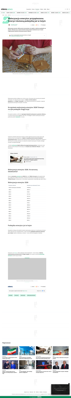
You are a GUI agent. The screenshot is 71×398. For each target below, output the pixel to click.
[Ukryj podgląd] (69, 383)
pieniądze (10, 295)
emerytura (16, 295)
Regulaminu (25, 394)
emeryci (15, 252)
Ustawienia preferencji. (37, 394)
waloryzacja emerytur (31, 295)
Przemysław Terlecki (14, 24)
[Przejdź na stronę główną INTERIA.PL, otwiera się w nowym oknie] (4, 9)
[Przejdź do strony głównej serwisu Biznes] (10, 9)
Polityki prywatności (31, 394)
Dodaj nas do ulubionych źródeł (21, 36)
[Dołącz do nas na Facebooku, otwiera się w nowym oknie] (43, 291)
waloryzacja (23, 295)
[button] (44, 9)
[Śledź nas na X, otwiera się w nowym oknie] (44, 291)
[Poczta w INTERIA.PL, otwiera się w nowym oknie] (67, 9)
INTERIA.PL (45, 394)
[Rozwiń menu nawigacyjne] (69, 9)
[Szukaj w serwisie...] (65, 9)
